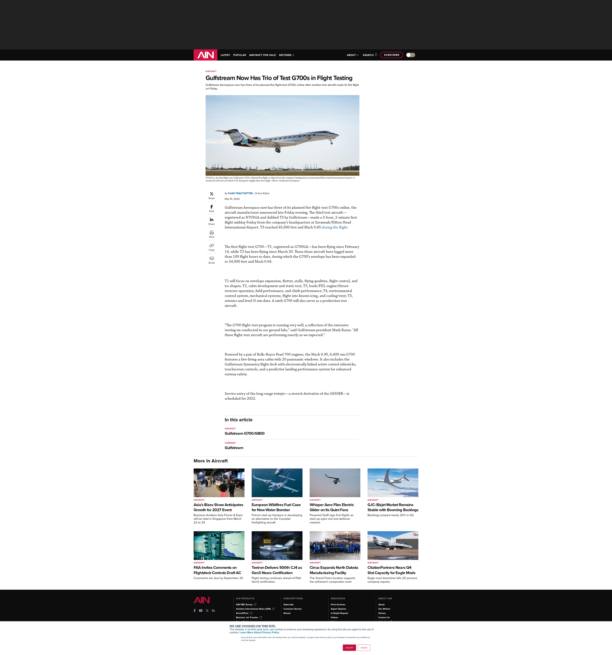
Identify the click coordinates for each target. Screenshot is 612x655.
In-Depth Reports (339, 613)
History (382, 613)
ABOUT (351, 55)
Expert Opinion (338, 609)
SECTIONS (285, 55)
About (381, 604)
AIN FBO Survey (244, 604)
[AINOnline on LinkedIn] (213, 611)
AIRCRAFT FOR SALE (262, 55)
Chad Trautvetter (240, 193)
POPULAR (239, 55)
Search (368, 55)
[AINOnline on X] (207, 611)
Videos (334, 617)
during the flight (334, 227)
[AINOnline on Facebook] (195, 611)
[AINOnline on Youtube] (201, 611)
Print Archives (338, 604)
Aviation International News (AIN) (253, 609)
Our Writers (384, 609)
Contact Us (384, 617)
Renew (287, 613)
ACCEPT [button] (349, 647)
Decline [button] (364, 647)
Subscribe (391, 55)
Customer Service (293, 609)
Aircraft (211, 71)
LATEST (225, 55)
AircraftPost (242, 613)
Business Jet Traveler (247, 617)
